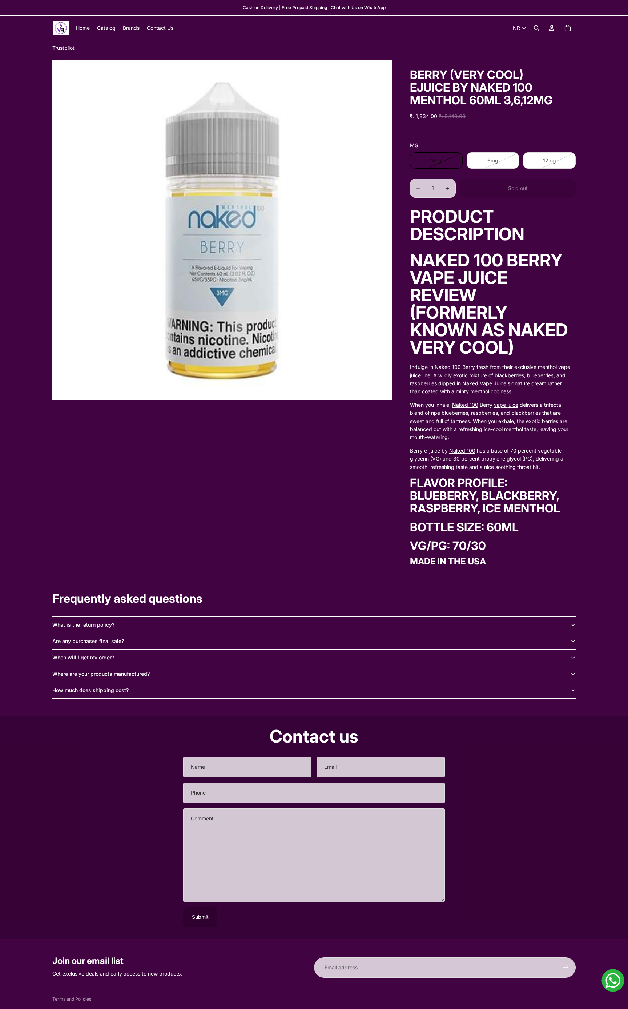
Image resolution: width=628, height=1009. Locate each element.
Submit (200, 917)
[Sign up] (565, 967)
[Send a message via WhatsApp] (612, 980)
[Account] (552, 28)
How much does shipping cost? (90, 690)
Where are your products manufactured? (101, 674)
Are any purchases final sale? (88, 641)
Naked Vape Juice (484, 383)
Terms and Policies (71, 999)
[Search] (536, 28)
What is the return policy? (83, 625)
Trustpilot (63, 48)
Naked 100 (448, 367)
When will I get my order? (83, 657)
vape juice (506, 405)
